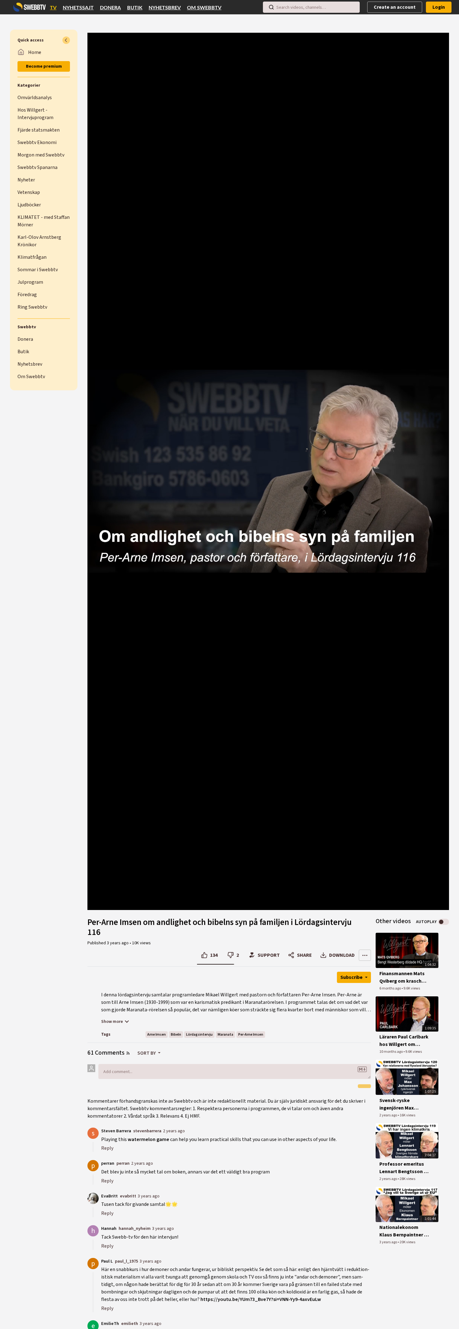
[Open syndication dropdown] (128, 1053)
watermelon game (148, 1139)
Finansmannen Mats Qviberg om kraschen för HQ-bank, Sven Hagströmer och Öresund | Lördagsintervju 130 (403, 977)
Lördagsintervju (199, 1034)
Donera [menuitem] (110, 7)
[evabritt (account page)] (93, 1198)
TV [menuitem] (53, 7)
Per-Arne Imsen (250, 1034)
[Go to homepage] (28, 7)
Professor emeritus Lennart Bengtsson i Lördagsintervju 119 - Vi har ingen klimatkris (403, 1168)
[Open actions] (365, 955)
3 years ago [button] (118, 943)
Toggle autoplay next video (443, 922)
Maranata (225, 1034)
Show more (112, 1021)
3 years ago (149, 1196)
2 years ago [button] (388, 1115)
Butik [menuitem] (134, 7)
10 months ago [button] (391, 1051)
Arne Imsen (156, 1034)
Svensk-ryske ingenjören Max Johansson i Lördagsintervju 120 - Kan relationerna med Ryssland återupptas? (404, 1104)
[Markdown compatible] (362, 1069)
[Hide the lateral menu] (66, 40)
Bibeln (176, 1034)
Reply (107, 1148)
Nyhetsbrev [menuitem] (165, 7)
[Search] (271, 7)
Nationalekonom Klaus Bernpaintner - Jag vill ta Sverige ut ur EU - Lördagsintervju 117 (402, 1231)
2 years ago (174, 1131)
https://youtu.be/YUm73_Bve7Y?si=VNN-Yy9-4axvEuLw (260, 1299)
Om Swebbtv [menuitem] (204, 7)
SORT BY (147, 1053)
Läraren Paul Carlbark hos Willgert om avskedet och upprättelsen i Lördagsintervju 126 (403, 1040)
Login (438, 7)
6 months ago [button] (390, 988)
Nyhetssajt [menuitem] (78, 7)
